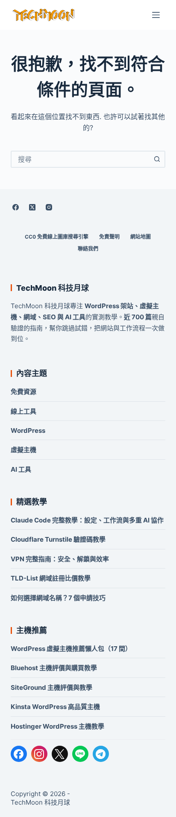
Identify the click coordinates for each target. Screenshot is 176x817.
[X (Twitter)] (32, 207)
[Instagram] (49, 207)
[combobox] (81, 159)
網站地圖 (140, 236)
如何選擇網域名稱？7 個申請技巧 (58, 598)
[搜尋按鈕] (156, 159)
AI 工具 (21, 469)
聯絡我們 (88, 248)
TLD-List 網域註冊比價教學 (51, 578)
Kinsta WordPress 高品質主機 (55, 707)
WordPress (28, 430)
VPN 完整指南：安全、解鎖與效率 (60, 559)
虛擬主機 (23, 450)
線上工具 (23, 411)
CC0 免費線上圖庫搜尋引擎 (56, 236)
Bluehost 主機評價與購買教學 (54, 668)
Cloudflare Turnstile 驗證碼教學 (58, 539)
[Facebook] (16, 207)
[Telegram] (101, 754)
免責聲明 (109, 236)
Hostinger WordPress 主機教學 (57, 726)
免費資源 (23, 392)
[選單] (156, 15)
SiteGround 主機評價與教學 (51, 687)
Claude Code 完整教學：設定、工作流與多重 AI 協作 (87, 520)
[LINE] (80, 754)
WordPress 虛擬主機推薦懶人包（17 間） (71, 649)
